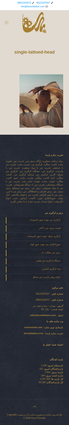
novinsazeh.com (33, 327)
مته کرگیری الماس (51, 268)
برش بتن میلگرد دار (51, 252)
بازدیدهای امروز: (55, 365)
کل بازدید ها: (56, 379)
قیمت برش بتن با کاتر (50, 228)
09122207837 (43, 2)
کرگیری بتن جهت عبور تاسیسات (45, 219)
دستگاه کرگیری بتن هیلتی (48, 260)
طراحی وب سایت (53, 414)
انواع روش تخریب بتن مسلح (47, 277)
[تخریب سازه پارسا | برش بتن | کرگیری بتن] (34, 22)
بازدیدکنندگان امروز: (53, 369)
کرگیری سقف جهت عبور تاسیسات (44, 236)
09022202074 (24, 2)
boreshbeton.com (33, 333)
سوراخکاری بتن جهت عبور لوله (45, 244)
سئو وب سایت (36, 414)
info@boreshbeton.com (33, 6)
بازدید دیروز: (56, 372)
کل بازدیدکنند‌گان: (54, 382)
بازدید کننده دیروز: (54, 375)
